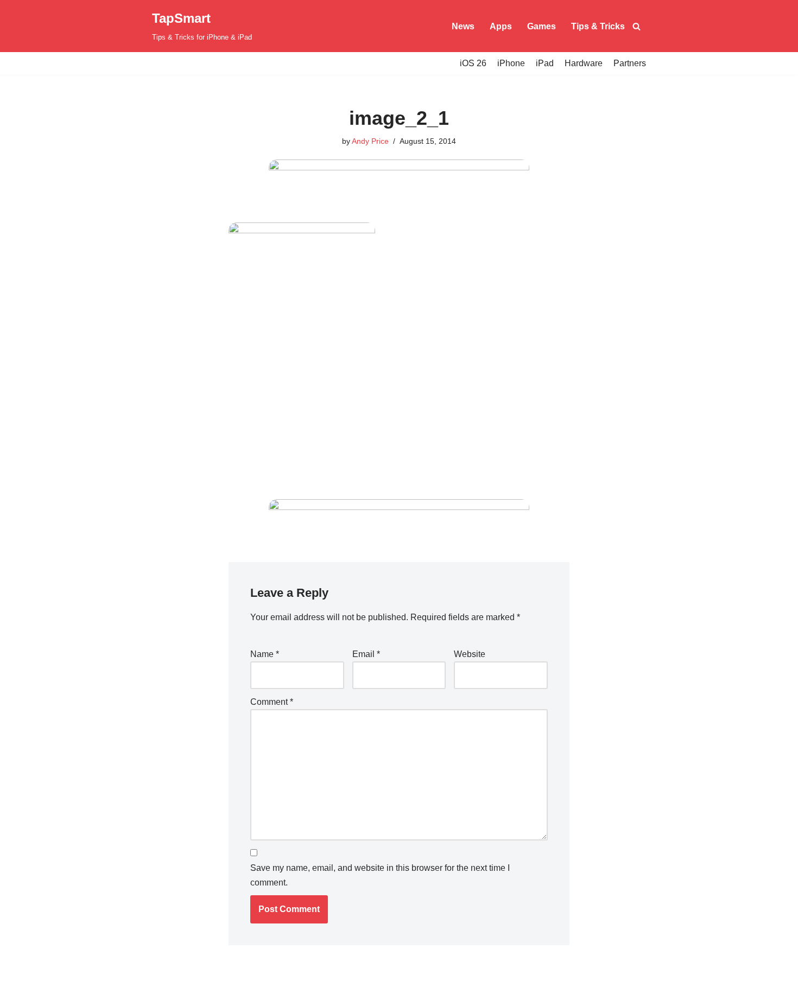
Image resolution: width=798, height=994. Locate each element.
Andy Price (370, 141)
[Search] (636, 26)
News (463, 26)
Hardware (584, 63)
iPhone (511, 63)
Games (541, 26)
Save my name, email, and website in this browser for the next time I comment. (380, 875)
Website (469, 654)
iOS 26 (473, 63)
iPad (545, 63)
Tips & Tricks (598, 26)
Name (264, 654)
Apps (501, 26)
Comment (271, 701)
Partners (629, 63)
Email (366, 654)
